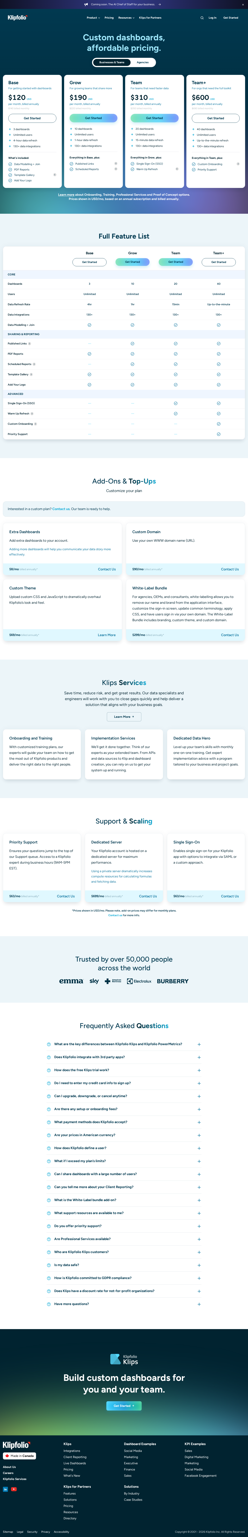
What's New (72, 1475)
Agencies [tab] (143, 62)
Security (32, 1532)
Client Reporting (75, 1457)
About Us (9, 1467)
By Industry (131, 1493)
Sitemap (8, 1532)
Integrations (72, 1451)
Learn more (66, 194)
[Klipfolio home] (17, 18)
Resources (125, 17)
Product (92, 17)
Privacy (45, 1532)
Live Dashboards (75, 1463)
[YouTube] (14, 1489)
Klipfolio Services (14, 1479)
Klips (67, 1444)
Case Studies (133, 1500)
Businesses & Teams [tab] (111, 62)
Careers (8, 1473)
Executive (131, 1463)
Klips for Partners (150, 17)
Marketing (131, 1457)
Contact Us (107, 569)
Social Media (133, 1451)
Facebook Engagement (201, 1475)
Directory (70, 1518)
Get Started (230, 17)
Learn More (107, 635)
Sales (127, 1475)
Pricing (109, 17)
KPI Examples (195, 1444)
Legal (20, 1532)
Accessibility (61, 1532)
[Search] (202, 17)
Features (70, 1493)
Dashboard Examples (140, 1444)
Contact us (61, 509)
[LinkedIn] (5, 1489)
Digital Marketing (196, 1457)
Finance (129, 1469)
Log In (212, 17)
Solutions (70, 1500)
